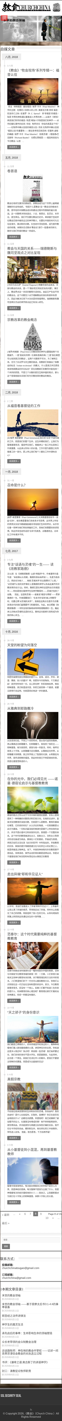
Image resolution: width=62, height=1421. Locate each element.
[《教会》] (31, 6)
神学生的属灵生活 (12, 1324)
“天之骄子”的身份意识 (23, 1012)
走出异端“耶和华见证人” (25, 874)
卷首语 (12, 171)
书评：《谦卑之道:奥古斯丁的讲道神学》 (25, 1362)
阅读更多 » (14, 147)
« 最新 (5, 1214)
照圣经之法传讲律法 (14, 1315)
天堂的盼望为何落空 (22, 645)
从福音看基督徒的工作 (23, 406)
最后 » (5, 1223)
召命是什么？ (17, 485)
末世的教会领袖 (11, 1295)
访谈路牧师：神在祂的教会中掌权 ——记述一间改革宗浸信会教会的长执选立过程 (30, 1352)
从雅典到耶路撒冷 (20, 708)
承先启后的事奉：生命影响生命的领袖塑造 (27, 1333)
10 (46, 1218)
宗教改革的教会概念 (22, 320)
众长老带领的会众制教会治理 (19, 1342)
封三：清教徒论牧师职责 (16, 1371)
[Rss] (31, 1410)
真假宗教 (14, 1079)
